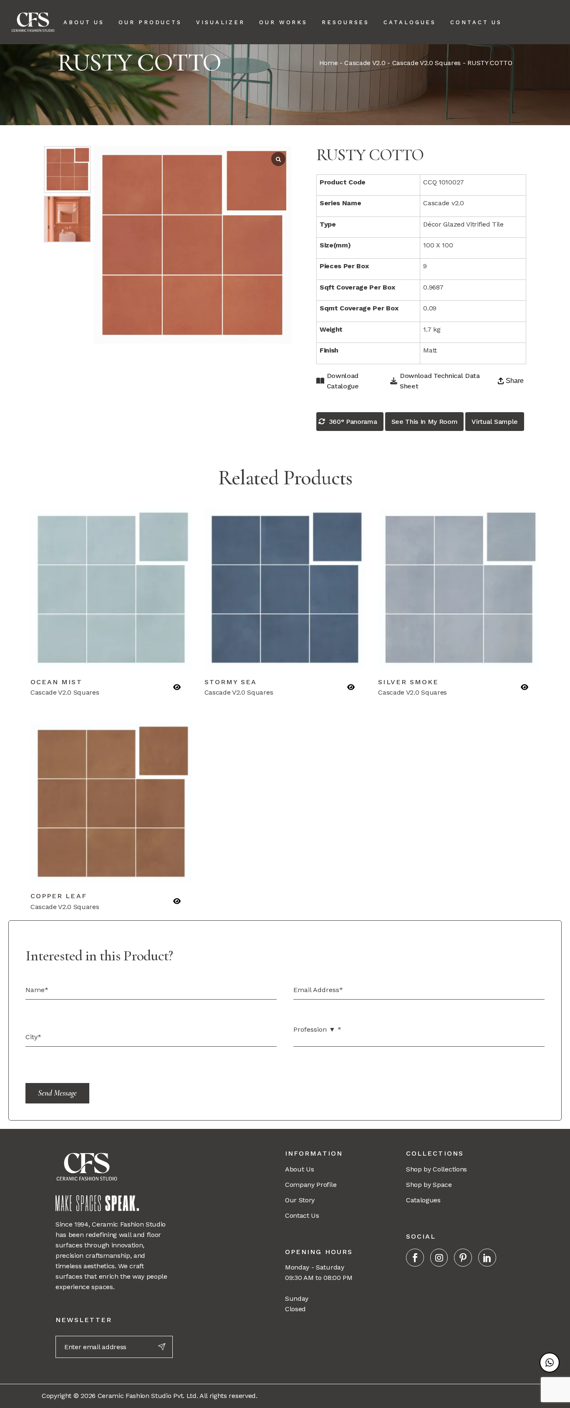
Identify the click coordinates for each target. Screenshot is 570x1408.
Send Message (57, 1093)
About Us (299, 1169)
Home (328, 63)
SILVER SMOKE (408, 682)
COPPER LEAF (58, 896)
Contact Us (302, 1215)
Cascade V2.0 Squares (426, 63)
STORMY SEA (230, 682)
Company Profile (310, 1185)
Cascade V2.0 (364, 63)
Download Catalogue (343, 381)
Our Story (300, 1200)
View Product (72, 659)
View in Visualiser (150, 659)
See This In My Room (424, 422)
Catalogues (423, 1200)
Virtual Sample (495, 422)
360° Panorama (353, 422)
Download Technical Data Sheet (440, 381)
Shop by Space (429, 1185)
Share (515, 380)
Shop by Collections (436, 1169)
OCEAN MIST (56, 682)
